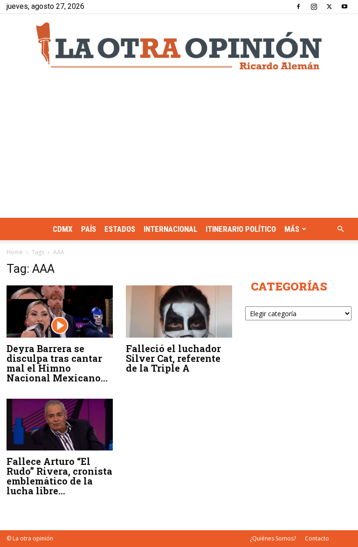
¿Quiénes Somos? (273, 538)
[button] (340, 229)
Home (15, 252)
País (88, 229)
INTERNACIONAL (170, 229)
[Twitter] (329, 6)
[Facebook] (298, 6)
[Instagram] (314, 6)
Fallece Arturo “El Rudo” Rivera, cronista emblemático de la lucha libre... (59, 476)
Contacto (317, 538)
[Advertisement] (179, 148)
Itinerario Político (241, 229)
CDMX (63, 229)
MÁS (291, 229)
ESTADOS (119, 229)
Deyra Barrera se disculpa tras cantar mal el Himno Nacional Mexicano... (57, 363)
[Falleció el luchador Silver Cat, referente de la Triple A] (179, 311)
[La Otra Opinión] (179, 46)
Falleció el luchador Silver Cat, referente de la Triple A (173, 358)
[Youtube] (344, 6)
